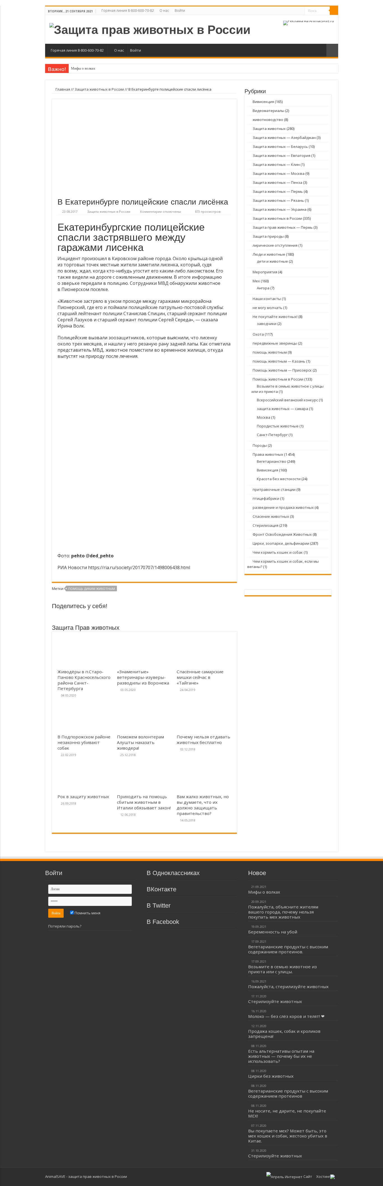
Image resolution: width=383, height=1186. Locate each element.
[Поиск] (334, 10)
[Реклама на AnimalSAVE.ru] (308, 22)
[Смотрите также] (332, 50)
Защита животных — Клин (276, 164)
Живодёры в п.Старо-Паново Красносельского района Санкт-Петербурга (83, 680)
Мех (256, 280)
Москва (263, 417)
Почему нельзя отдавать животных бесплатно (203, 739)
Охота (258, 334)
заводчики (266, 323)
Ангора (263, 287)
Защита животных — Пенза (277, 182)
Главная (62, 89)
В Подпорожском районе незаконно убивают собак (83, 742)
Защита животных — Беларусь (280, 146)
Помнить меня (87, 912)
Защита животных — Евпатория (281, 155)
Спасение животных (271, 516)
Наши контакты (267, 298)
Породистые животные (278, 426)
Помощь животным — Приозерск (282, 370)
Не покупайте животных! (275, 316)
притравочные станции (274, 489)
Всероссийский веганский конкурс (287, 399)
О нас (164, 10)
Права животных (268, 454)
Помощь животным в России (278, 379)
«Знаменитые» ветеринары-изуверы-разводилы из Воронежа (143, 677)
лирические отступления (275, 245)
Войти (180, 10)
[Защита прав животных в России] (149, 29)
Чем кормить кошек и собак (278, 552)
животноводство (268, 119)
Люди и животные (269, 254)
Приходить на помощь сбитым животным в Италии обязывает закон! (144, 802)
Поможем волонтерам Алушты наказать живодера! (140, 742)
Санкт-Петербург (272, 434)
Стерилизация (265, 525)
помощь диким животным (91, 589)
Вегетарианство (271, 461)
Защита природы (268, 236)
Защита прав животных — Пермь (283, 227)
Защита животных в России (99, 89)
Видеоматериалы (268, 110)
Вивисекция (263, 101)
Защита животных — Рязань (278, 200)
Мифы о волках (83, 68)
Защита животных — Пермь (278, 191)
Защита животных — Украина (279, 209)
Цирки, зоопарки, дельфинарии (281, 543)
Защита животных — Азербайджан (284, 137)
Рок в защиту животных (83, 796)
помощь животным (270, 352)
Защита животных (269, 128)
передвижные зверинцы (275, 343)
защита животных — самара (282, 408)
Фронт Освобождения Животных (282, 534)
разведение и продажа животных (283, 507)
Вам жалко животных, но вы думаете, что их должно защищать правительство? (203, 805)
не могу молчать (267, 307)
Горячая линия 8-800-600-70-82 (127, 10)
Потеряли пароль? (64, 926)
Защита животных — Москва (278, 173)
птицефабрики (266, 498)
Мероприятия (265, 271)
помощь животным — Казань (279, 361)
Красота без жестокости (279, 478)
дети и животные (272, 261)
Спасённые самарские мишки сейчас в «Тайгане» (200, 677)
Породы (260, 445)
